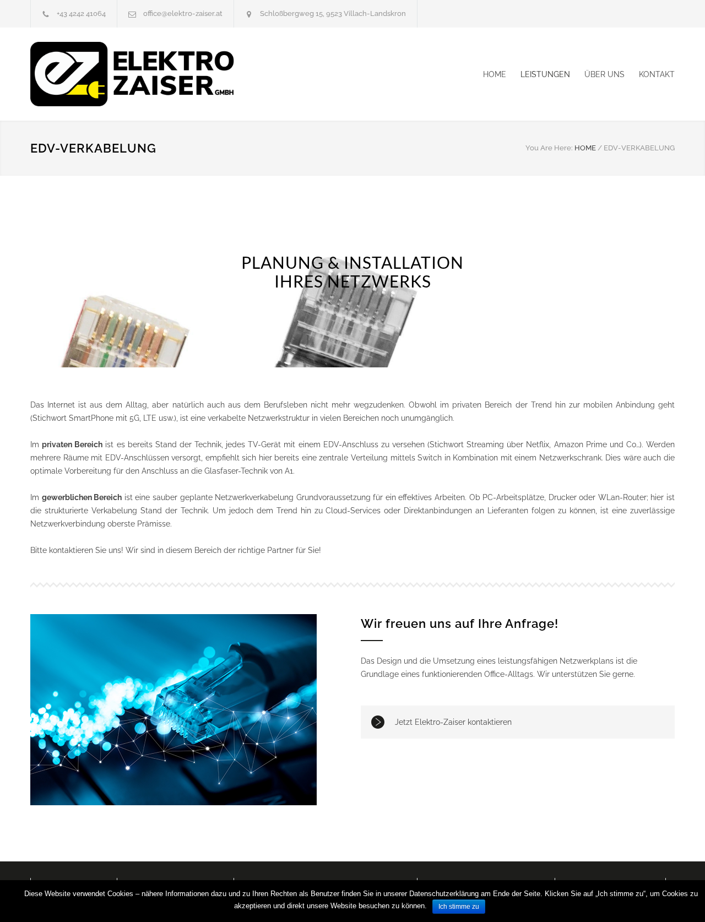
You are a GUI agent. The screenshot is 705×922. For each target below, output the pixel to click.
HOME (494, 74)
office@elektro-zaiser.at (183, 13)
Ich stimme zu (458, 906)
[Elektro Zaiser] (132, 74)
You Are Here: (549, 148)
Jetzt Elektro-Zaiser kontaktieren (453, 722)
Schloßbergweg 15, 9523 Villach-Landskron (333, 13)
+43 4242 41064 (81, 13)
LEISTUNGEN (545, 74)
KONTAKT (657, 74)
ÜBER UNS (604, 74)
